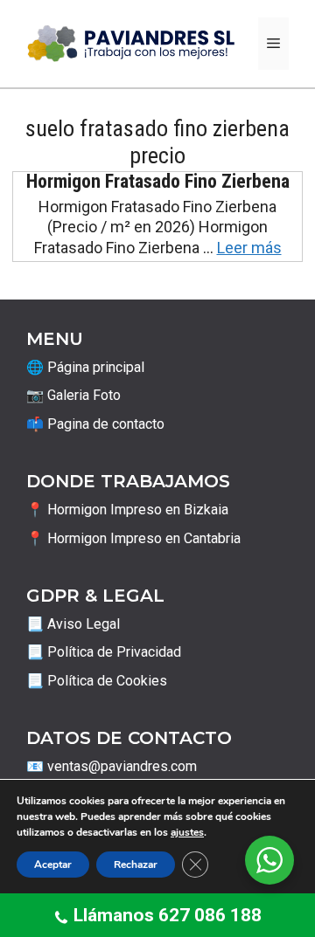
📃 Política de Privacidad (103, 652)
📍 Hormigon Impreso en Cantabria (133, 538)
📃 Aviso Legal (73, 624)
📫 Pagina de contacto (95, 424)
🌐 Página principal (85, 367)
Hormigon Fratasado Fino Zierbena (158, 181)
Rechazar (136, 865)
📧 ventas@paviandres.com (111, 766)
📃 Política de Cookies (96, 680)
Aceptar (53, 865)
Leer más (249, 247)
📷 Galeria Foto (73, 395)
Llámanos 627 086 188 (168, 915)
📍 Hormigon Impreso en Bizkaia (127, 509)
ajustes (187, 832)
